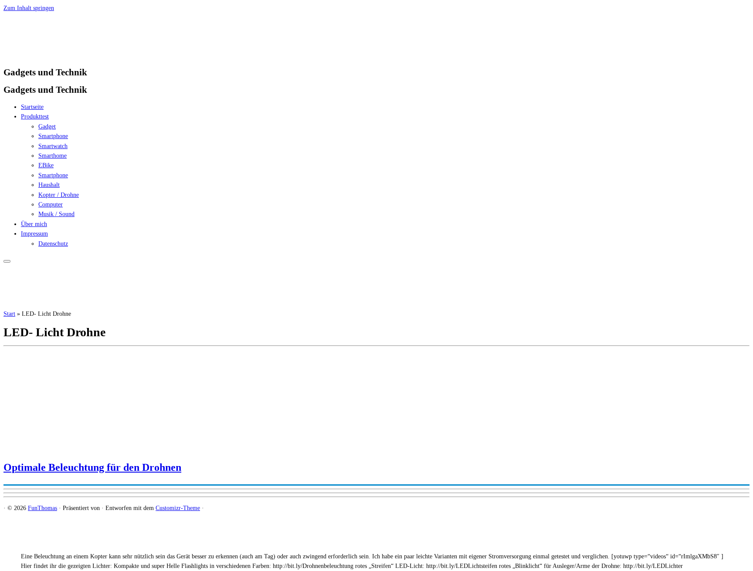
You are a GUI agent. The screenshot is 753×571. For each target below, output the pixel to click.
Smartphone (53, 136)
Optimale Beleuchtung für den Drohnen (92, 467)
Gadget (47, 126)
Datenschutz (53, 243)
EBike (46, 165)
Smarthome (52, 155)
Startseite (32, 107)
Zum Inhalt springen (28, 8)
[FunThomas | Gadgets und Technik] (57, 54)
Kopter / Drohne (58, 195)
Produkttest (35, 116)
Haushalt (49, 185)
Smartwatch (53, 146)
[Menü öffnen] (6, 261)
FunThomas (42, 508)
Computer (50, 204)
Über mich (34, 224)
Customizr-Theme (178, 508)
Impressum (34, 233)
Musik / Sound (56, 214)
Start (9, 314)
